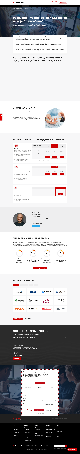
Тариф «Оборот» (16, 432)
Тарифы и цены (16, 427)
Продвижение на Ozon (49, 432)
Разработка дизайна (27, 440)
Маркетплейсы (48, 425)
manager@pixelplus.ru (17, 355)
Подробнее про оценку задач (40, 268)
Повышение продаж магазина (50, 429)
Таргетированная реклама (39, 435)
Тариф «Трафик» (16, 429)
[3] (55, 451)
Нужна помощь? (72, 449)
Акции (58, 436)
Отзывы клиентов (17, 318)
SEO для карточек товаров (50, 427)
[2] (54, 451)
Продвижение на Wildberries (50, 430)
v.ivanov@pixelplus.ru (37, 223)
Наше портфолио (28, 318)
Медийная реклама (49, 436)
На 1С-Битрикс (26, 429)
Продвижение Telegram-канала (39, 438)
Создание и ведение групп (39, 439)
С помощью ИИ (16, 435)
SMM (36, 433)
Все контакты (16, 358)
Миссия (58, 434)
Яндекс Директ (37, 429)
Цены (58, 425)
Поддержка (26, 425)
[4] (56, 451)
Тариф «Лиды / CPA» (17, 430)
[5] (57, 451)
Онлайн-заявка (63, 2)
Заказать (47, 174)
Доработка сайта (26, 430)
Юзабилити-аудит (27, 432)
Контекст (36, 425)
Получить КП (39, 410)
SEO (14, 425)
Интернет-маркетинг (17, 438)
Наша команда (59, 433)
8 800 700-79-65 (53, 2)
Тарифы (25, 427)
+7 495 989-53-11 (53, 1)
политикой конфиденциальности (40, 413)
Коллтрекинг (37, 430)
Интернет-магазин (27, 438)
